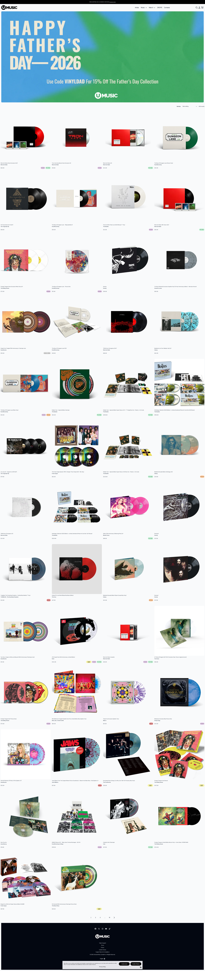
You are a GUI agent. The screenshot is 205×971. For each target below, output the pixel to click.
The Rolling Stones (5, 288)
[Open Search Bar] (196, 7)
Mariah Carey (106, 535)
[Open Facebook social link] (95, 929)
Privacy (102, 947)
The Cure (54, 597)
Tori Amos (156, 658)
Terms (102, 945)
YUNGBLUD (3, 597)
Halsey (156, 350)
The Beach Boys (55, 905)
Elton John (54, 720)
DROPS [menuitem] (159, 7)
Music (143, 7)
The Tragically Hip (5, 226)
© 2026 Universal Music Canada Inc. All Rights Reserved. (102, 954)
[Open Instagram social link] (102, 929)
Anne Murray (4, 844)
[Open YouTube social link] (106, 929)
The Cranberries (107, 782)
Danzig (104, 288)
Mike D (104, 720)
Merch (151, 7)
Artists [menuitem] (137, 7)
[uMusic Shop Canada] (9, 7)
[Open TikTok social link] (109, 929)
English (101, 958)
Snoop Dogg (157, 720)
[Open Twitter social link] (99, 929)
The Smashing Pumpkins (12, 597)
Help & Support (102, 943)
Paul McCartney (158, 164)
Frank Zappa (55, 473)
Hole (104, 844)
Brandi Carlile (60, 720)
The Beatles (106, 226)
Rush (53, 658)
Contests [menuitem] (167, 7)
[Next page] (114, 918)
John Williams (55, 782)
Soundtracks (4, 350)
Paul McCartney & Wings (57, 844)
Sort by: (179, 106)
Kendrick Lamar (158, 288)
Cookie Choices (102, 949)
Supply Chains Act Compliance (102, 952)
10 (109, 917)
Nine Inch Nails (4, 164)
